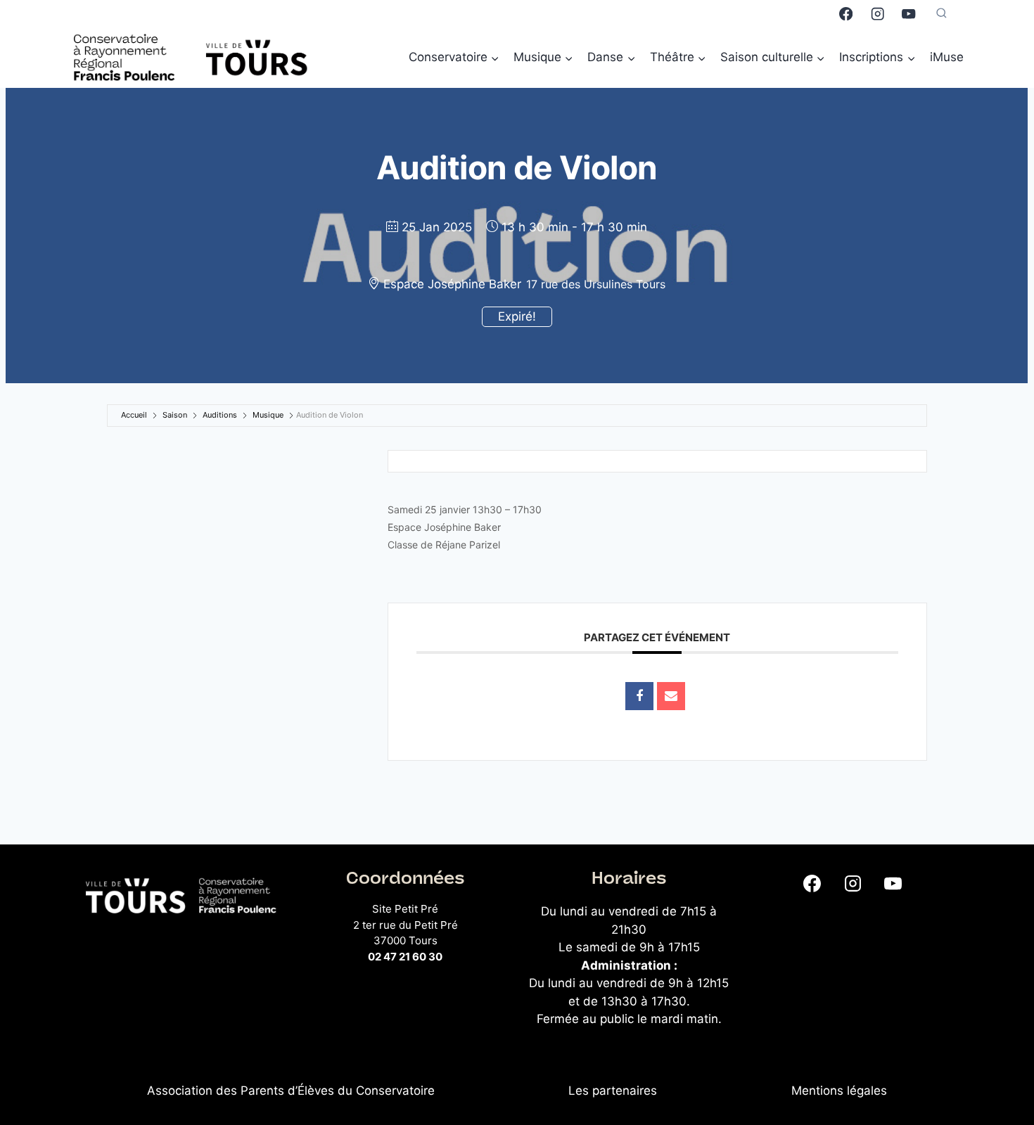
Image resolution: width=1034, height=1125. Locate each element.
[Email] (671, 696)
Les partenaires (612, 1091)
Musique (268, 415)
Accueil (134, 415)
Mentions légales (839, 1091)
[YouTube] (909, 13)
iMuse (947, 57)
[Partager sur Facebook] (639, 696)
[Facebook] (846, 13)
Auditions (220, 415)
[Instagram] (877, 13)
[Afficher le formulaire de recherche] (941, 13)
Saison (174, 415)
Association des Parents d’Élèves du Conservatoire (291, 1091)
